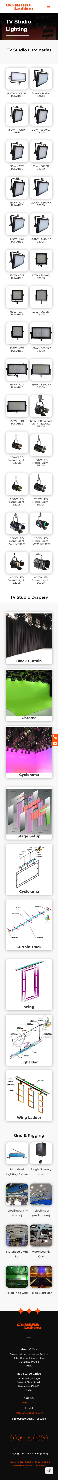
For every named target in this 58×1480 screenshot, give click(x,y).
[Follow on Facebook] (13, 1438)
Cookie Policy (32, 1461)
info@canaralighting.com (29, 1413)
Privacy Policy (15, 1461)
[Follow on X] (36, 1438)
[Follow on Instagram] (29, 1438)
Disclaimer (40, 1465)
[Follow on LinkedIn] (21, 1438)
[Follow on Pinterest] (44, 1438)
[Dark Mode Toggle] (49, 1470)
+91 (28, 1402)
